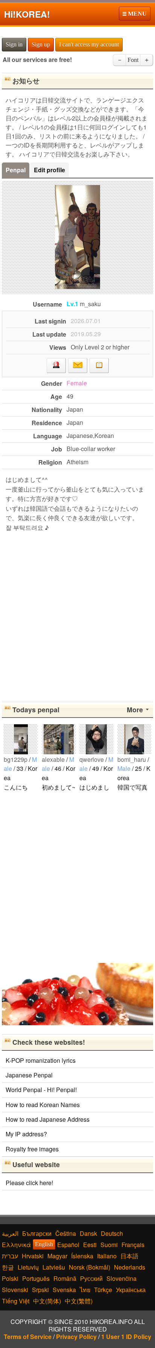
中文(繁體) (79, 1301)
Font (133, 60)
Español (68, 1244)
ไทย (85, 1289)
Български (37, 1233)
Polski (10, 1278)
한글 (8, 1267)
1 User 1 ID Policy (126, 1336)
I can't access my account (89, 44)
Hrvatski (33, 1256)
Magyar (57, 1256)
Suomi (109, 1244)
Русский (91, 1278)
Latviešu (54, 1267)
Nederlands (129, 1267)
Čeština (65, 1233)
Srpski (40, 1289)
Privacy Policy (76, 1336)
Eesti (90, 1244)
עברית (10, 1256)
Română (64, 1278)
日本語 (129, 1256)
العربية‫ (10, 1233)
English (44, 1244)
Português (36, 1278)
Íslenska (82, 1256)
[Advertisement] (77, 615)
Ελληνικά (16, 1244)
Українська (131, 1289)
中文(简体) (47, 1301)
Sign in (14, 44)
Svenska (64, 1289)
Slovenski (15, 1289)
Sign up (41, 44)
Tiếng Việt (15, 1301)
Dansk (88, 1233)
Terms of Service (28, 1336)
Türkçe (103, 1289)
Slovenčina (121, 1278)
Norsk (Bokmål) (89, 1267)
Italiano (107, 1256)
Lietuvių (28, 1267)
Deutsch (112, 1233)
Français (133, 1244)
